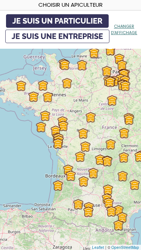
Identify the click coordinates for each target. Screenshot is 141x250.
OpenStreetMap (125, 247)
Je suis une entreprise (57, 36)
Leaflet (98, 247)
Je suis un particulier (57, 20)
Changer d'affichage (124, 29)
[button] (123, 157)
